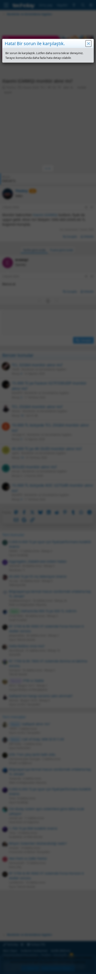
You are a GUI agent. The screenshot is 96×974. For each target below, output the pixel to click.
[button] (88, 43)
